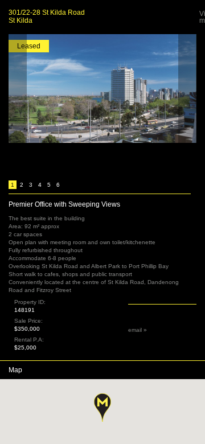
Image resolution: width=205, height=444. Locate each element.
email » (137, 330)
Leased (28, 46)
